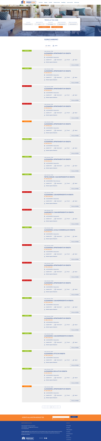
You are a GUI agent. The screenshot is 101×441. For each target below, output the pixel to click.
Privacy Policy (68, 437)
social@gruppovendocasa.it (33, 427)
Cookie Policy (68, 439)
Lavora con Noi (70, 2)
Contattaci (68, 431)
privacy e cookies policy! (60, 418)
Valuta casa (76, 2)
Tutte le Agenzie (69, 429)
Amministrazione (69, 433)
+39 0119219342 (24, 427)
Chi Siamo (41, 2)
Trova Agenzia (57, 27)
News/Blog (63, 2)
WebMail (68, 435)
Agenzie (45, 2)
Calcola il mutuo (57, 2)
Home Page (68, 425)
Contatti (50, 2)
